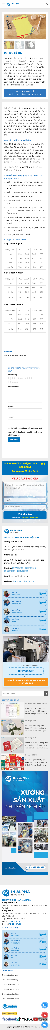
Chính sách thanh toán (11, 989)
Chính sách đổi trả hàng (11, 984)
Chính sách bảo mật (10, 975)
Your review (13, 386)
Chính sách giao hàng (10, 994)
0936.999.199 (22, 571)
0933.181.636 (30, 568)
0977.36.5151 (17, 568)
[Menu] (3, 4)
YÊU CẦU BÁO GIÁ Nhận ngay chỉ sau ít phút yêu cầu (26, 681)
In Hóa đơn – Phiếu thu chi (36, 703)
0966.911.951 (9, 571)
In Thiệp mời (30, 738)
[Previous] (11, 26)
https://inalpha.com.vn (23, 581)
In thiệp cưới (30, 721)
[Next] (39, 26)
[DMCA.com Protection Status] (9, 1013)
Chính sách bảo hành (10, 999)
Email (11, 417)
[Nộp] (46, 693)
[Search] (47, 4)
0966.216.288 (17, 612)
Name (11, 406)
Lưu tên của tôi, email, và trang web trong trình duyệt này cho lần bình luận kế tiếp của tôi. (25, 431)
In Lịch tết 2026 (31, 755)
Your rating (13, 375)
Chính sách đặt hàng (10, 980)
